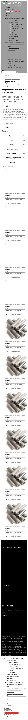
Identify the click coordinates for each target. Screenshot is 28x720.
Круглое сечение (16, 26)
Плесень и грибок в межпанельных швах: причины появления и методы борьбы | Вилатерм (15, 566)
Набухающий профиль (14, 36)
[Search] (17, 72)
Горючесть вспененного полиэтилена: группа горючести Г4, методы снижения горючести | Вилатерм (15, 580)
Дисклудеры (12, 38)
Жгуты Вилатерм (13, 20)
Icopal (13, 30)
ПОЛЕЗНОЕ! (8, 7)
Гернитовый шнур (13, 34)
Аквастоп (14, 32)
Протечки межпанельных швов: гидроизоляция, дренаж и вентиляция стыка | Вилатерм (14, 559)
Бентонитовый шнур (14, 22)
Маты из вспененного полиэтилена (16, 688)
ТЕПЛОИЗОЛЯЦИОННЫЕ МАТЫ (14, 42)
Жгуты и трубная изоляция (12, 193)
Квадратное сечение (17, 24)
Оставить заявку (8, 123)
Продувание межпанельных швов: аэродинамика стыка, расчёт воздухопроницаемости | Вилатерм (14, 552)
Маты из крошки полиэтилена (16, 56)
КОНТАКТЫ (8, 15)
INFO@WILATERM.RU (10, 13)
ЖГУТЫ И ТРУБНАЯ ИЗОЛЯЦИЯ (14, 18)
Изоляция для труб (13, 40)
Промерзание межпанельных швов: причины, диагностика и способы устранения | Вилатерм (14, 573)
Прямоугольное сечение (18, 28)
